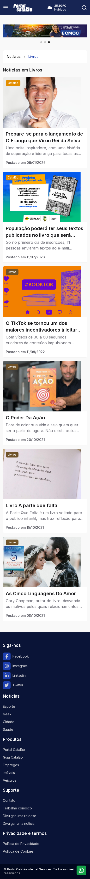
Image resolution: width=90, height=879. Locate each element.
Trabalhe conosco (17, 808)
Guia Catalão (13, 757)
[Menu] (6, 7)
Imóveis (9, 773)
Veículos (9, 780)
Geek (7, 714)
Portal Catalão (14, 750)
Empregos (11, 765)
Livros (33, 56)
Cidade (8, 722)
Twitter (17, 685)
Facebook (20, 656)
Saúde (8, 729)
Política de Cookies (18, 851)
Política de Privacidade (21, 844)
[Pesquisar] (84, 7)
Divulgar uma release (19, 816)
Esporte (9, 706)
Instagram (20, 666)
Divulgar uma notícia (19, 823)
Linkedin (19, 675)
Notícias (14, 56)
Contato (9, 800)
